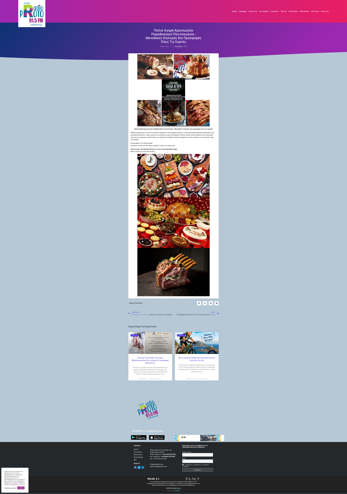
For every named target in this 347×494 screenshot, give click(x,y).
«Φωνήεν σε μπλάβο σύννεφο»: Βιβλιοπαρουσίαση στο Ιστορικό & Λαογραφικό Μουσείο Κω (150, 360)
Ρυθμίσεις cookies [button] (10, 488)
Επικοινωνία (253, 11)
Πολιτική (284, 11)
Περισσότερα (14, 484)
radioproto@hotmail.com (159, 466)
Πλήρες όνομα (186, 452)
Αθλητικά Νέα (304, 11)
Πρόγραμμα (243, 11)
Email (183, 458)
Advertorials (315, 11)
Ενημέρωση (275, 11)
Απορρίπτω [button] (21, 484)
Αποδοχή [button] (20, 488)
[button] (199, 303)
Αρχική (234, 11)
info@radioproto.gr (156, 464)
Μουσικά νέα (293, 11)
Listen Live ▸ (325, 11)
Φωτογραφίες (264, 11)
